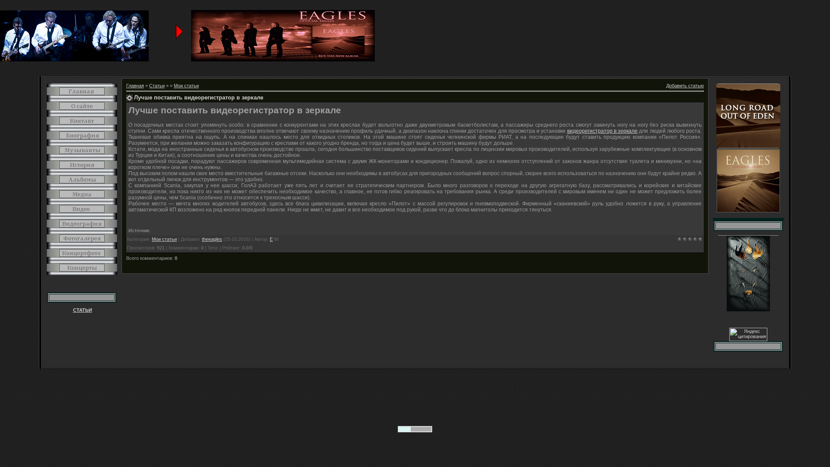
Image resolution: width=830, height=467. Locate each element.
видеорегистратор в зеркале (602, 131)
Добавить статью (685, 85)
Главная (135, 85)
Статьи (157, 85)
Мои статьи (186, 85)
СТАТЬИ (82, 310)
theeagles (212, 239)
